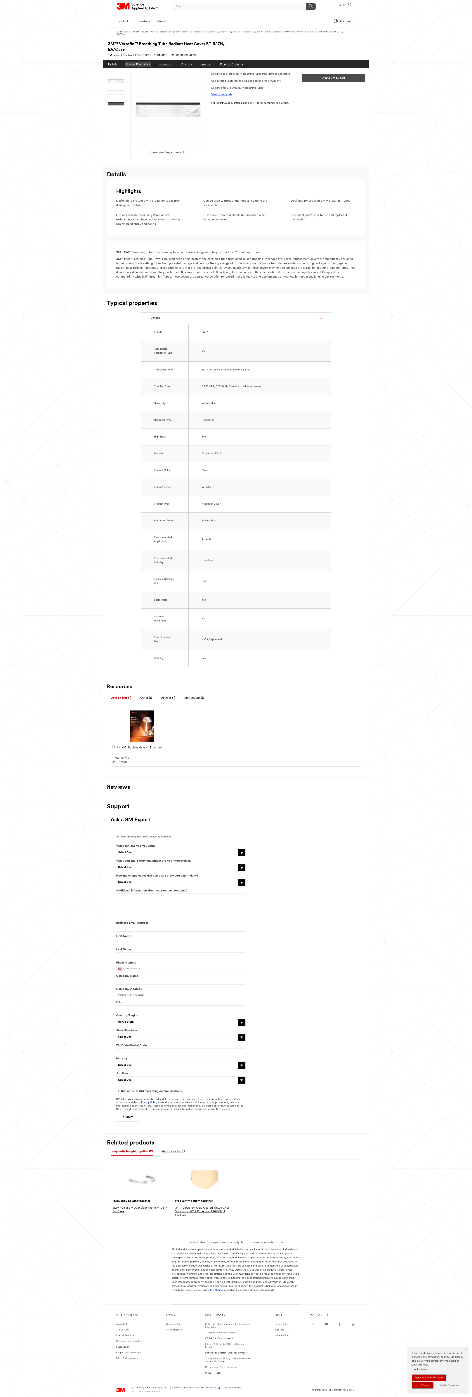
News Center (173, 1324)
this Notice (216, 1290)
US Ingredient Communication (221, 1367)
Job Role (122, 1073)
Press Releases (174, 1330)
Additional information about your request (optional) (151, 890)
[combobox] (120, 968)
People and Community (128, 1352)
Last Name (123, 949)
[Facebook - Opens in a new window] (340, 1324)
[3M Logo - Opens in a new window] (137, 6)
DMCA (165, 1388)
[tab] (121, 698)
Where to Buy (282, 1335)
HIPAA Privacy (153, 1388)
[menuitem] (112, 64)
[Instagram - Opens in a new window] (353, 1324)
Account (345, 21)
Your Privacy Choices (206, 1388)
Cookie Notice (420, 1369)
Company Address (129, 989)
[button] (447, 1385)
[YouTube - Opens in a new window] (326, 1324)
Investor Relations (125, 1335)
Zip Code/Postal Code (131, 1045)
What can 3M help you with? (135, 845)
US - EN (343, 5)
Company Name (127, 976)
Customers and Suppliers (129, 1341)
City (119, 1002)
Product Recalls (213, 1373)
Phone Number (126, 962)
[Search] (311, 6)
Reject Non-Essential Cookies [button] (429, 1378)
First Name (123, 936)
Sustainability (123, 1347)
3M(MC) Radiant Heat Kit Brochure (139, 747)
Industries (143, 21)
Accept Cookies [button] (422, 1385)
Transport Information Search (220, 1333)
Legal (132, 1388)
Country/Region (127, 1015)
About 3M (121, 1324)
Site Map (279, 1330)
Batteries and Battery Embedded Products (227, 1353)
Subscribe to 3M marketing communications (151, 1091)
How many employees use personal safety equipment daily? (157, 875)
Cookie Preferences (232, 1388)
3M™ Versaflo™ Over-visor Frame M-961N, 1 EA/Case (141, 1209)
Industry (122, 1058)
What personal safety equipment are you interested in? (153, 860)
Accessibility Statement (182, 1388)
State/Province (126, 1030)
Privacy (140, 1388)
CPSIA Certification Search (219, 1338)
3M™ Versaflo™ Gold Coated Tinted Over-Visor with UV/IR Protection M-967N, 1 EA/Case (202, 1211)
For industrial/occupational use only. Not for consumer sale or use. (250, 103)
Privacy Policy (149, 1102)
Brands (161, 21)
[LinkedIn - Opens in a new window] (313, 1324)
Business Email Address (132, 923)
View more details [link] (221, 94)
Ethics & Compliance (127, 1358)
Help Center (281, 1324)
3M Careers (122, 1330)
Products (123, 21)
